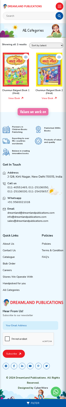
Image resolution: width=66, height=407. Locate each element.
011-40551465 (17, 187)
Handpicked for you (14, 283)
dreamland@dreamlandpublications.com (30, 213)
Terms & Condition (52, 250)
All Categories (11, 290)
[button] (59, 15)
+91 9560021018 (18, 202)
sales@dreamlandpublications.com (27, 221)
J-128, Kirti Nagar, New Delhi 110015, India (34, 176)
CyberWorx (41, 388)
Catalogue (9, 257)
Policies (46, 244)
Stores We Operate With (18, 277)
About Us (8, 244)
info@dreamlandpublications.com (26, 217)
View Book (14, 98)
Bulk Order (9, 263)
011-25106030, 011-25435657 (27, 191)
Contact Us (9, 250)
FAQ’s (45, 257)
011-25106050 (38, 187)
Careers (7, 270)
